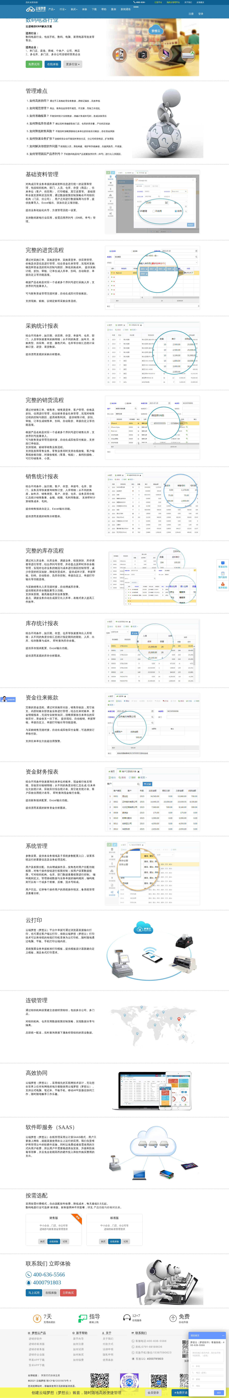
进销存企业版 (37, 1354)
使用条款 (108, 1359)
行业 (62, 9)
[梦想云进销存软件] (36, 9)
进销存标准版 (37, 1343)
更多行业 (72, 64)
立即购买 (68, 1292)
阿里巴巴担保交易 (50, 1375)
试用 (65, 1241)
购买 (73, 9)
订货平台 (158, 2)
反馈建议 (200, 2)
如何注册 (78, 1343)
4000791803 (155, 1358)
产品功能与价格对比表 (106, 1207)
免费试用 (34, 64)
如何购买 (78, 1354)
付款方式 (108, 1343)
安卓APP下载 (37, 1365)
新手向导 (78, 1338)
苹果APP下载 (37, 1359)
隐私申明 (108, 1354)
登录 (200, 13)
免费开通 (182, 1392)
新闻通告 (126, 9)
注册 (191, 13)
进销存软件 (35, 1338)
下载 (94, 9)
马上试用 (34, 1292)
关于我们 (188, 2)
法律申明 (108, 1349)
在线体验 (53, 1241)
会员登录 (153, 1392)
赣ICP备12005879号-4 (58, 1380)
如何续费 (78, 1359)
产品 (50, 9)
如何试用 (78, 1349)
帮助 (103, 9)
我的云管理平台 (173, 2)
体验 (84, 9)
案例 (113, 9)
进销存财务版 (37, 1349)
